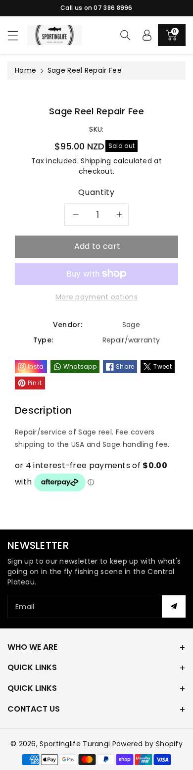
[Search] (125, 35)
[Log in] (147, 35)
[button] (17, 35)
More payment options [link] (96, 297)
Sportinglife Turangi (76, 744)
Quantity (96, 192)
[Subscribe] (174, 606)
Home (25, 70)
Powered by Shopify (147, 744)
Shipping (96, 161)
